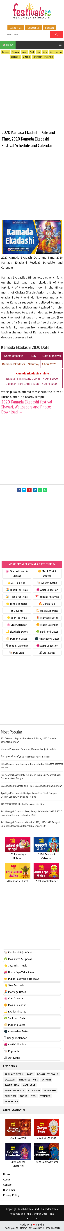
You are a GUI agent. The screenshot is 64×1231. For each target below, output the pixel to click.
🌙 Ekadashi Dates (17, 631)
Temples (45, 1095)
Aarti (30, 1074)
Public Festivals (14, 1090)
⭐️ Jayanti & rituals (15, 965)
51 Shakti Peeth (14, 1074)
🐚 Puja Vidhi (16, 652)
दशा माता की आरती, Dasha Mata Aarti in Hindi (23, 804)
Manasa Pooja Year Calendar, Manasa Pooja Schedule (28, 749)
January (5, 52)
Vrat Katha (11, 1101)
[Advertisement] (32, 94)
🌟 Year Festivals (17, 617)
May (38, 52)
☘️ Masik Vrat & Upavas (18, 959)
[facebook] (32, 1218)
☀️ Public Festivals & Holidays (21, 979)
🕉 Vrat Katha (47, 652)
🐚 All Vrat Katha (47, 583)
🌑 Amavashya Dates (47, 638)
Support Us (16, 27)
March (24, 52)
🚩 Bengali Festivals (47, 596)
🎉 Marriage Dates (47, 617)
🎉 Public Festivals (17, 596)
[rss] (36, 1218)
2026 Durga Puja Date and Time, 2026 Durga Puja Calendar (31, 785)
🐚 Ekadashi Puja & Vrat (18, 952)
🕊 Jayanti (17, 610)
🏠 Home (7, 45)
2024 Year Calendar (46, 881)
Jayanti (46, 1079)
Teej (33, 1095)
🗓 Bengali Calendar (16, 645)
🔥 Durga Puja (47, 603)
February (15, 52)
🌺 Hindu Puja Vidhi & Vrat (19, 972)
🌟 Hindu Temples (16, 603)
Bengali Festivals (47, 1074)
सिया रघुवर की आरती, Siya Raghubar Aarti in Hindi (25, 756)
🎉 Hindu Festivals (17, 590)
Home (6, 1174)
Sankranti (50, 1090)
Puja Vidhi (34, 1090)
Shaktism (10, 1095)
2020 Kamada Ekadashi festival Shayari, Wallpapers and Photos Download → (26, 407)
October (26, 57)
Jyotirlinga (12, 1084)
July (51, 52)
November (37, 57)
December (48, 57)
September (15, 57)
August (59, 52)
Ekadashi (10, 1079)
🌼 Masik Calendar (47, 624)
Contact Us (33, 27)
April (32, 52)
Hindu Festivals (28, 1079)
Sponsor (49, 27)
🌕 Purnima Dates (16, 638)
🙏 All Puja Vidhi (16, 583)
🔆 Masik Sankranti (47, 610)
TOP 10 (23, 1095)
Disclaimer (9, 1190)
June (45, 52)
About (6, 1179)
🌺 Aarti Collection (47, 590)
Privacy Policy (11, 1195)
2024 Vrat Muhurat (17, 881)
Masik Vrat (29, 1084)
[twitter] (27, 1218)
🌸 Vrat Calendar (17, 624)
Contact (7, 1184)
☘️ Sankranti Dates (47, 631)
